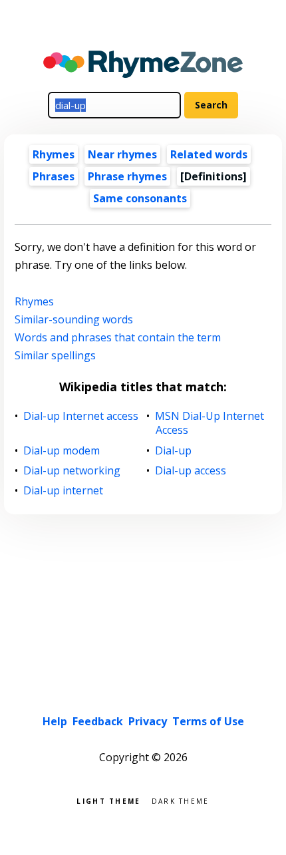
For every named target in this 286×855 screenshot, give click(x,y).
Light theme (108, 800)
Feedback (97, 721)
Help (55, 721)
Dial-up (174, 451)
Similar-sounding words (74, 319)
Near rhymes (122, 154)
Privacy (147, 721)
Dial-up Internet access (81, 416)
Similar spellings (55, 355)
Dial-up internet (63, 491)
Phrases (53, 176)
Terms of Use (208, 721)
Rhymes (53, 154)
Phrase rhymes (127, 176)
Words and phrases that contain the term (118, 337)
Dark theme (181, 800)
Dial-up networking (72, 471)
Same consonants (140, 198)
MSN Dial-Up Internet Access (210, 423)
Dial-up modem (62, 451)
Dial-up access (191, 471)
